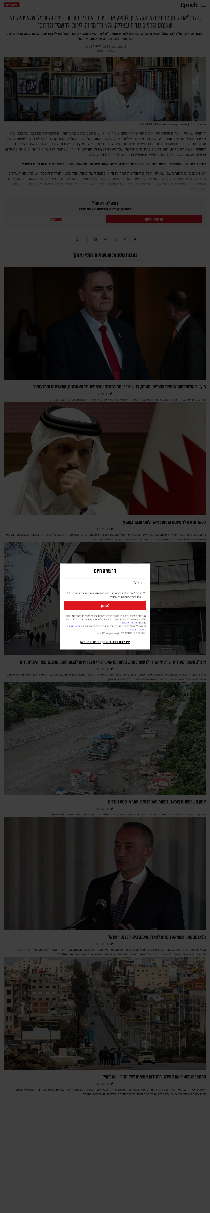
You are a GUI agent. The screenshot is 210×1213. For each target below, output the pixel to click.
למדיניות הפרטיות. (130, 622)
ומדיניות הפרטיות (138, 629)
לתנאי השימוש (73, 626)
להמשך (105, 606)
